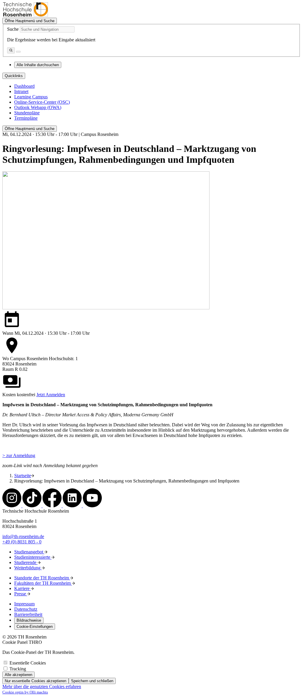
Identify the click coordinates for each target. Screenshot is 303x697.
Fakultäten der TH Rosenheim (43, 583)
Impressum (24, 603)
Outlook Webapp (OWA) (37, 107)
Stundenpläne (27, 112)
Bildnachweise (29, 620)
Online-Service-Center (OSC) (42, 102)
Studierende (26, 562)
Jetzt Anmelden (50, 394)
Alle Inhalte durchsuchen (38, 65)
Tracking (17, 668)
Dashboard (24, 86)
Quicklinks (14, 76)
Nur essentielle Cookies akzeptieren (35, 681)
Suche (13, 29)
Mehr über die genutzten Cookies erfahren (41, 686)
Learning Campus (31, 96)
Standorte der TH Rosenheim (42, 577)
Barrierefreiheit (28, 614)
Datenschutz (25, 609)
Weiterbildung (28, 567)
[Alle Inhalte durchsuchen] (11, 50)
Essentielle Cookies (27, 662)
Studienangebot (29, 551)
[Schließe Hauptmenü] (18, 52)
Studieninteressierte (32, 557)
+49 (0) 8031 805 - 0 (21, 541)
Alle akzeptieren (18, 674)
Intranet (21, 91)
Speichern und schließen (92, 681)
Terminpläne (26, 118)
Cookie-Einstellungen (35, 626)
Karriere (22, 588)
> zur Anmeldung (18, 455)
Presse (20, 593)
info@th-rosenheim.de (23, 536)
